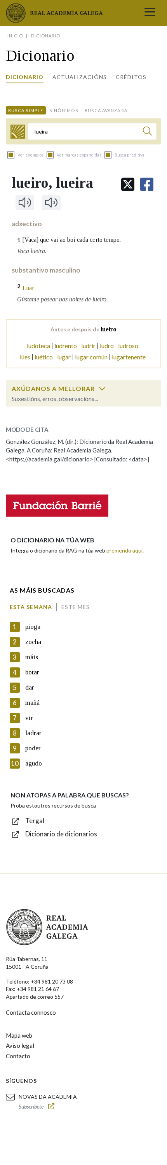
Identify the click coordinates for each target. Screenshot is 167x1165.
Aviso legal (20, 1045)
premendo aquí (124, 550)
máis (31, 657)
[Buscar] (147, 132)
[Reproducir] (25, 202)
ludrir (88, 345)
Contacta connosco (31, 1012)
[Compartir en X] (127, 184)
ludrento (65, 345)
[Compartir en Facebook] (146, 184)
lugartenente (129, 357)
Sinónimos (63, 110)
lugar (64, 357)
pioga (32, 626)
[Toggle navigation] (150, 13)
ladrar (33, 733)
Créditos (131, 77)
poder (33, 748)
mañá (32, 702)
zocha (33, 642)
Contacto (18, 1055)
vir (29, 718)
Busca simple (25, 110)
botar (32, 672)
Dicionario (24, 77)
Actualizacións (79, 77)
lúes (25, 357)
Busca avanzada (106, 110)
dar (29, 687)
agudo (33, 763)
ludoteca (38, 345)
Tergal (34, 821)
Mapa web (19, 1035)
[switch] (102, 388)
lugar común (91, 357)
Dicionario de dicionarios (61, 834)
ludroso (128, 345)
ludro (107, 345)
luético (44, 357)
